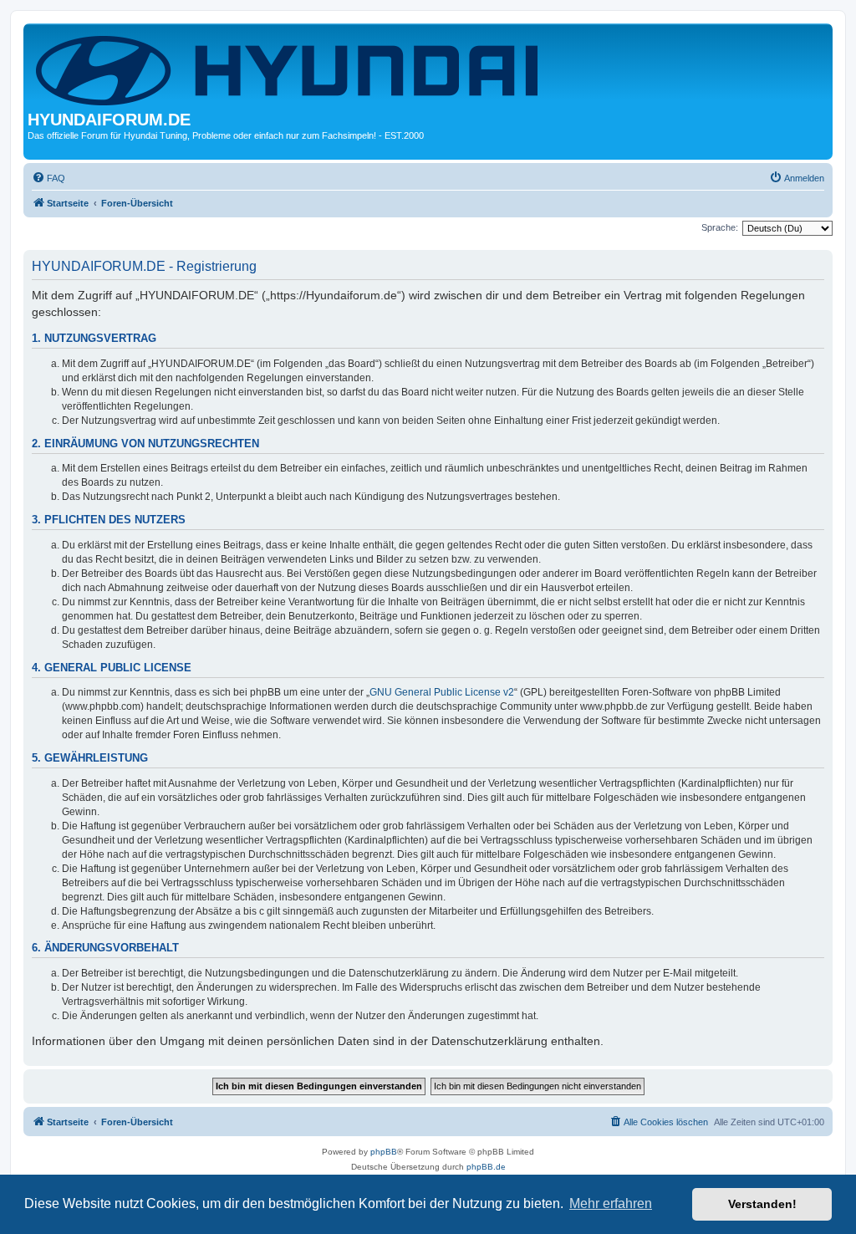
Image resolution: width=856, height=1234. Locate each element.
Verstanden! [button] (762, 1204)
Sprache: (719, 227)
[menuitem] (48, 178)
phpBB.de (486, 1166)
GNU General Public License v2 (441, 692)
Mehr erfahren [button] (610, 1203)
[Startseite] (290, 69)
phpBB (383, 1151)
